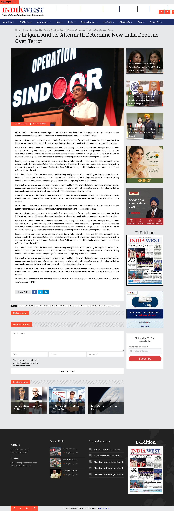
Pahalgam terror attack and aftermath (105, 306)
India (25, 30)
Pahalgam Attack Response (79, 306)
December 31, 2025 (39, 124)
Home (18, 30)
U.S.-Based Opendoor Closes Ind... (65, 407)
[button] (144, 61)
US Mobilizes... (70, 448)
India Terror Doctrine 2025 (44, 306)
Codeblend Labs (104, 508)
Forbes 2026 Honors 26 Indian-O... (28, 407)
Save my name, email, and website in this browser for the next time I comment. (25, 363)
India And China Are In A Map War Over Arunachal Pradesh (143, 102)
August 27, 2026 (71, 452)
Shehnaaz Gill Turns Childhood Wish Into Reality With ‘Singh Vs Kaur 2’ (144, 132)
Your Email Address (138, 346)
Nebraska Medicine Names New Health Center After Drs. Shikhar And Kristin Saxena (144, 67)
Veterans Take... (70, 459)
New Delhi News (61, 306)
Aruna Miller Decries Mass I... (108, 449)
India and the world (39, 30)
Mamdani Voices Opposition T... (109, 462)
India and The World (26, 306)
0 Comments (22, 124)
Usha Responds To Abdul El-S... (108, 455)
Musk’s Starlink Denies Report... (105, 407)
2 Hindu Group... (70, 470)
